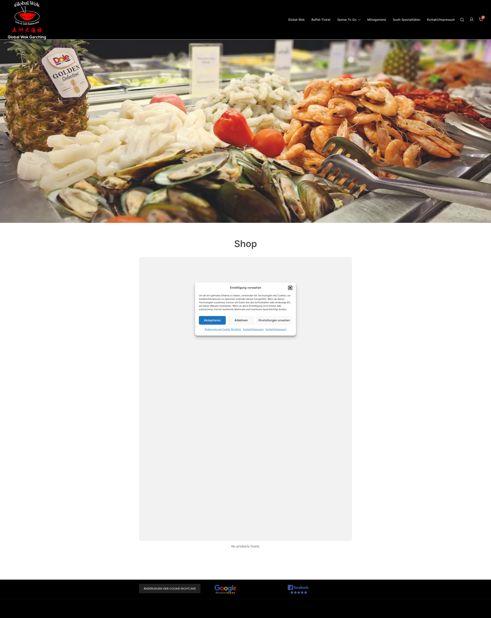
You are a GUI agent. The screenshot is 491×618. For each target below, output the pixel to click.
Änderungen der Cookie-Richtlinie (223, 329)
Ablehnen (241, 320)
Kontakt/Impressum (253, 329)
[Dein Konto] (471, 19)
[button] (290, 288)
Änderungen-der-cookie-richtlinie (170, 588)
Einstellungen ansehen (274, 320)
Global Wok (296, 19)
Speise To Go (347, 19)
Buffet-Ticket (320, 19)
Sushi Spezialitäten (406, 19)
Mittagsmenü (376, 19)
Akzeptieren (212, 320)
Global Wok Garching (27, 37)
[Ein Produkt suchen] (462, 19)
